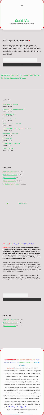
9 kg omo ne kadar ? (8, 148)
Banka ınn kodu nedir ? (9, 119)
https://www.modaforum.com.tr (11, 75)
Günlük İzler (22, 21)
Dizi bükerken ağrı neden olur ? (11, 133)
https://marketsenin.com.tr (31, 75)
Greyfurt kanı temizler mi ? (10, 172)
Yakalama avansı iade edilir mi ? (12, 124)
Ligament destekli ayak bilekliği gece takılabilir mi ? (17, 129)
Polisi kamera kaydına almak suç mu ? (13, 109)
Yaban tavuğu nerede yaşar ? (11, 104)
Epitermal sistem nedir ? (9, 178)
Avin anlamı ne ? (7, 138)
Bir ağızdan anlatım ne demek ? (11, 184)
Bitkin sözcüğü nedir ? (9, 114)
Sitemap (23, 78)
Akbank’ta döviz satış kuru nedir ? (12, 143)
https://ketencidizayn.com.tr (10, 78)
